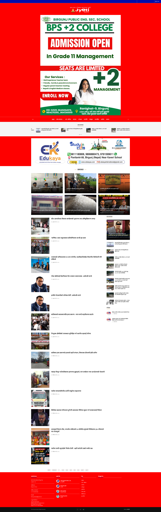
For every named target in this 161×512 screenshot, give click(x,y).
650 (71, 470)
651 (74, 470)
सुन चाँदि (83, 496)
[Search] (128, 119)
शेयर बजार (83, 491)
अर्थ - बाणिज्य (68, 119)
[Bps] (80, 65)
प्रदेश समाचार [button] (59, 119)
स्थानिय (102, 119)
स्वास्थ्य (107, 119)
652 (78, 470)
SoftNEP (128, 509)
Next (82, 470)
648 (63, 470)
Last (87, 470)
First (49, 470)
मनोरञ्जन (80, 119)
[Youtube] (83, 509)
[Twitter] (80, 509)
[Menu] (33, 119)
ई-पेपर (158, 1)
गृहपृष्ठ (53, 119)
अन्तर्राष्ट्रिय (97, 119)
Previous (54, 470)
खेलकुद (91, 119)
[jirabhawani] (80, 152)
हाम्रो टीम (83, 489)
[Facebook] (77, 509)
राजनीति (85, 119)
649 (67, 470)
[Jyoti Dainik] (80, 10)
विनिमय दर (83, 494)
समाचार (74, 119)
